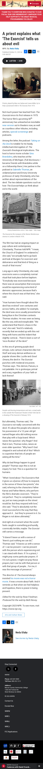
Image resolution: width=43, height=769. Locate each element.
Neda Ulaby (14, 48)
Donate (35, 4)
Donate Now (9, 706)
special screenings (19, 131)
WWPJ (7, 716)
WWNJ (7, 721)
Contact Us (9, 701)
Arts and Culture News (13, 615)
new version (8, 125)
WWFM (7, 675)
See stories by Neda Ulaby (27, 638)
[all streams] (40, 766)
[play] (3, 766)
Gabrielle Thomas (21, 169)
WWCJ (7, 726)
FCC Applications (11, 732)
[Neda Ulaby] (7, 636)
